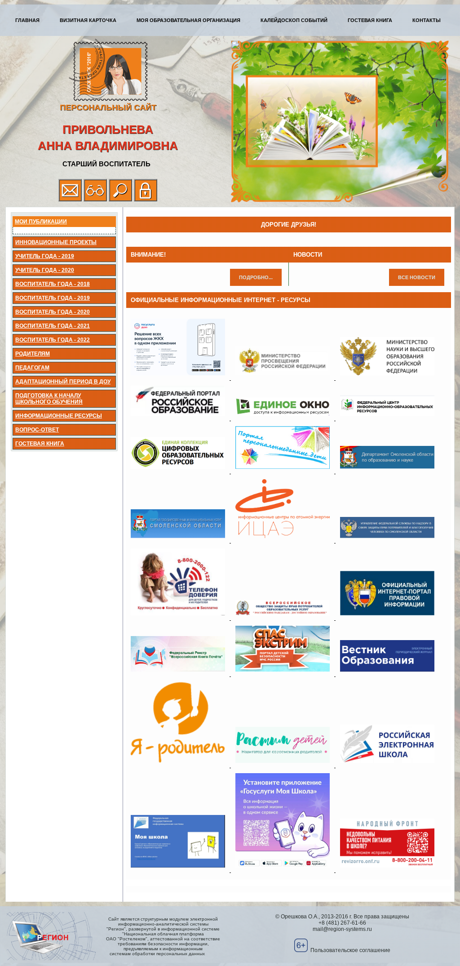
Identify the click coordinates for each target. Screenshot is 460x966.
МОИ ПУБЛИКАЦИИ (41, 221)
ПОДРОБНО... (256, 277)
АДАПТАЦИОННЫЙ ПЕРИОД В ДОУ (63, 381)
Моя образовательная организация (188, 20)
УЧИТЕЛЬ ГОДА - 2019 (44, 256)
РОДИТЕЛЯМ (32, 354)
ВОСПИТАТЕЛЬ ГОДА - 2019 (52, 298)
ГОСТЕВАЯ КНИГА (39, 444)
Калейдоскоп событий (294, 20)
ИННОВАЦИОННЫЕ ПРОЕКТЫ (56, 242)
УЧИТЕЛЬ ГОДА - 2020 (44, 270)
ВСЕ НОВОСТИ (416, 277)
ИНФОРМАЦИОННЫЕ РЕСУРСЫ (58, 416)
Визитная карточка (88, 20)
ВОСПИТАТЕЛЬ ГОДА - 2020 (52, 312)
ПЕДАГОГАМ (32, 368)
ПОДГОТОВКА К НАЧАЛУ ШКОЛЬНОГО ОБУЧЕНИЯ (49, 398)
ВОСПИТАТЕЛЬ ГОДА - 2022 (52, 340)
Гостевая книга (370, 20)
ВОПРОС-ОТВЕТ (37, 430)
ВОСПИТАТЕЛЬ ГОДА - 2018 (52, 284)
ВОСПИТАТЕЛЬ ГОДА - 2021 (52, 326)
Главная (27, 20)
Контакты (426, 20)
